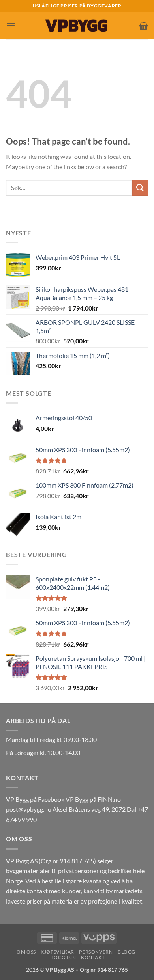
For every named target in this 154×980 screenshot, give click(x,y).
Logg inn (63, 957)
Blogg (126, 952)
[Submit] (140, 187)
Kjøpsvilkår (57, 952)
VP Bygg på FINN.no (93, 799)
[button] (10, 25)
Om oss (26, 952)
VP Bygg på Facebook (35, 799)
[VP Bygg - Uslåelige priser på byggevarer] (77, 25)
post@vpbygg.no (28, 809)
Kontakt (93, 957)
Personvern (96, 952)
